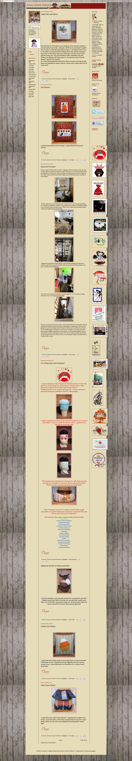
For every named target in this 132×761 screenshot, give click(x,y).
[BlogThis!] (43, 81)
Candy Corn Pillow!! (48, 626)
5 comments (71, 678)
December (31, 78)
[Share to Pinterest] (48, 81)
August (31, 64)
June (30, 67)
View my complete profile (97, 55)
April (30, 71)
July (30, 65)
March (30, 73)
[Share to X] (45, 81)
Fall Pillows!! (45, 87)
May (30, 69)
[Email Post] (77, 78)
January (31, 76)
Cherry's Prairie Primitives (54, 78)
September (32, 60)
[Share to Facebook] (46, 81)
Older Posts (83, 740)
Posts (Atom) (52, 742)
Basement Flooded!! (48, 167)
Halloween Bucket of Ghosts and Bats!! (55, 566)
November (31, 81)
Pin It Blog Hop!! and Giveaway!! (53, 363)
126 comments (73, 559)
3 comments (71, 735)
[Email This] (42, 81)
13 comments (71, 78)
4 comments (71, 160)
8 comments (72, 354)
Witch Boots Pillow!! (48, 685)
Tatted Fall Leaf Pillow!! (49, 14)
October (31, 84)
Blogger (93, 751)
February (31, 74)
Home (60, 740)
